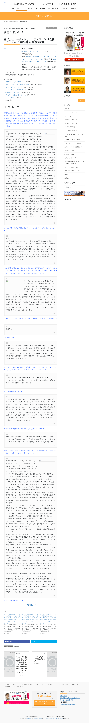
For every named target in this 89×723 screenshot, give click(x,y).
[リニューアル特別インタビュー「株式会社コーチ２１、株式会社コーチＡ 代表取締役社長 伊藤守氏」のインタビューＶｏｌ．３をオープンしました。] (49, 623)
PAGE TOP (85, 699)
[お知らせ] (9, 654)
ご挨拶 (7, 684)
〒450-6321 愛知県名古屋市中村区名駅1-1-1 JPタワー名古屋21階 (70, 698)
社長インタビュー (51, 28)
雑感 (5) (66, 178)
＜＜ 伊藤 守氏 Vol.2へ (31, 605)
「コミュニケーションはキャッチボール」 (17, 84)
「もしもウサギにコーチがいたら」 (15, 89)
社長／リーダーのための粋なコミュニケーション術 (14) (74, 162)
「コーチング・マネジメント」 (14, 87)
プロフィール (74, 684)
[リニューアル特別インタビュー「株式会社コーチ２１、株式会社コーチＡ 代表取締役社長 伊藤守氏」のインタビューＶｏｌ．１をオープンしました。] (13, 623)
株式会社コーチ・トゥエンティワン (32, 51)
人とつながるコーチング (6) (72, 139)
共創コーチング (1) (69, 150)
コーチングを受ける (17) (71, 119)
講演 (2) (66, 174)
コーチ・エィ (52, 51)
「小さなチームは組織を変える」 (14, 82)
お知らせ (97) (68, 108)
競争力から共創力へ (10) (71, 167)
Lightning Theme (38, 718)
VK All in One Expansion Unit (50, 718)
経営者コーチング (29, 684)
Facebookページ (69, 199)
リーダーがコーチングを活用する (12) (73, 135)
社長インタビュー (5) (70, 158)
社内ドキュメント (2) (70, 154)
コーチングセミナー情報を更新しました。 (39, 659)
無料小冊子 (8, 686)
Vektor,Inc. (60, 718)
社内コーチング (52, 684)
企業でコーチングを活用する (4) (73, 147)
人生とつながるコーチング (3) (72, 143)
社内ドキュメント (41, 684)
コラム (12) (67, 116)
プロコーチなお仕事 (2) (70, 130)
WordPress (28, 718)
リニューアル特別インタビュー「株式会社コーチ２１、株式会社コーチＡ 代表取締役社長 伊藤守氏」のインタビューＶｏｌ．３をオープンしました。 (21, 664)
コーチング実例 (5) (69, 127)
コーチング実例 (63, 684)
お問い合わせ (17, 686)
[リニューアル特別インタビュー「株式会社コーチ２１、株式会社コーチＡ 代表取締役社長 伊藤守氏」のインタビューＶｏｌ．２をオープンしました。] (31, 623)
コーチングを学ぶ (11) (70, 123)
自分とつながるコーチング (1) (72, 170)
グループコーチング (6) (70, 112)
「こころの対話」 (9, 97)
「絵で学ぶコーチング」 (11, 92)
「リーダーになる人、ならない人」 (15, 95)
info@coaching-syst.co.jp (67, 704)
